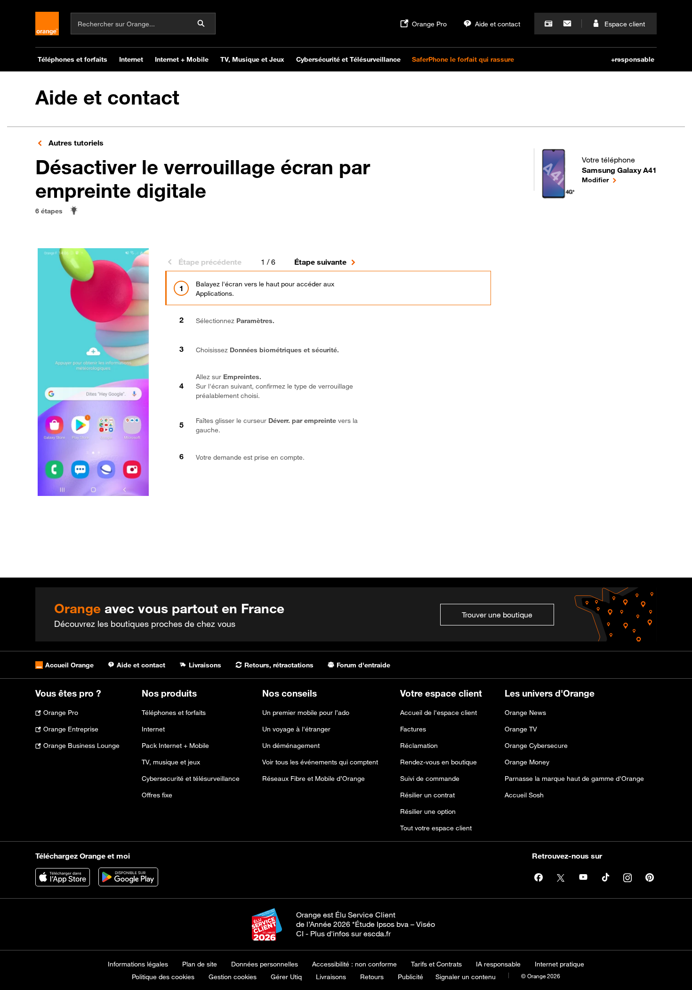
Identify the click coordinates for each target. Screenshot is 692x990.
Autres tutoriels (75, 142)
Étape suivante (320, 262)
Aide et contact (107, 97)
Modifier (619, 179)
